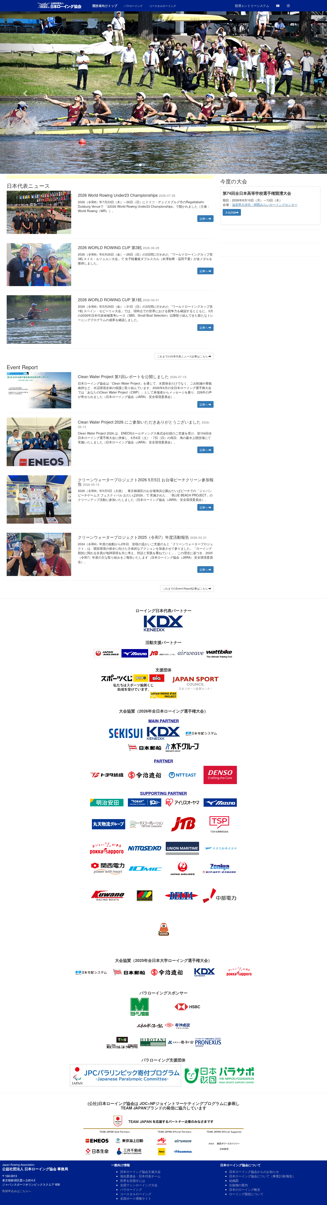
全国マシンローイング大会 (138, 1185)
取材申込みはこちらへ (16, 1191)
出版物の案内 (238, 1185)
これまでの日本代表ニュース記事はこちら (182, 356)
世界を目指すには (132, 1180)
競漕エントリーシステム (252, 5)
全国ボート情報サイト (135, 1198)
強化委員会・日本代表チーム (140, 1176)
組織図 (233, 1180)
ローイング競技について (246, 1194)
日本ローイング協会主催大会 (140, 1171)
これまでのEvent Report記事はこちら (185, 588)
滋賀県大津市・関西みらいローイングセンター (264, 204)
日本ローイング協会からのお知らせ (254, 1171)
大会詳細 (230, 212)
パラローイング (131, 1189)
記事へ (204, 218)
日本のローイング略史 (244, 1189)
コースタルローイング (135, 1194)
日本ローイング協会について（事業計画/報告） (262, 1176)
